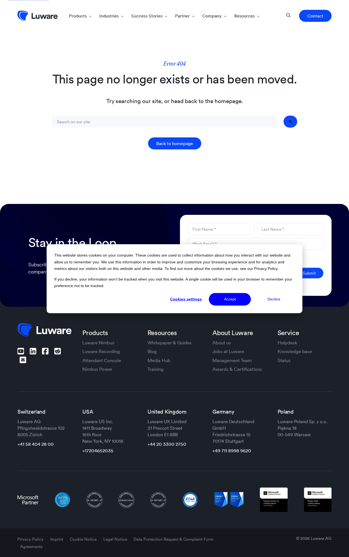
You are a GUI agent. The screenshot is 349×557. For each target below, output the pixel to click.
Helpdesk (287, 343)
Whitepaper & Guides (170, 343)
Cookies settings (186, 299)
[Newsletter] (23, 360)
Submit (309, 273)
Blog (152, 351)
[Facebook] (45, 351)
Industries (109, 16)
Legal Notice (115, 539)
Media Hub (159, 360)
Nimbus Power (97, 369)
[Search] (290, 122)
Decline (273, 299)
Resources (245, 16)
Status (284, 360)
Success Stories (147, 16)
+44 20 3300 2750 (167, 444)
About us (221, 343)
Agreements (31, 546)
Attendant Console (101, 360)
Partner (183, 16)
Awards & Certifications (237, 369)
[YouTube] (20, 351)
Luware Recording (101, 351)
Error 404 (174, 64)
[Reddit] (57, 351)
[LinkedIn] (33, 351)
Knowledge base (295, 351)
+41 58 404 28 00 (35, 444)
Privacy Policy (31, 539)
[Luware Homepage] (37, 16)
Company (212, 16)
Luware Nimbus (98, 343)
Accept (230, 299)
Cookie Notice (84, 539)
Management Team (232, 360)
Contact (315, 16)
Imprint (57, 539)
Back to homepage (174, 143)
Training (156, 369)
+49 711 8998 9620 (231, 451)
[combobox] (165, 122)
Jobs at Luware (228, 351)
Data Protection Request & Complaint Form (173, 539)
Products (78, 16)
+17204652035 (97, 451)
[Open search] (288, 15)
